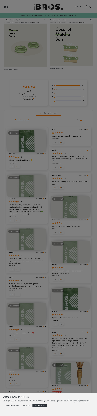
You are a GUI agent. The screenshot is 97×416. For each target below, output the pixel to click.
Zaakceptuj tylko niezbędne (12, 405)
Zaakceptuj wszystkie (40, 405)
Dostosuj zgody (27, 405)
